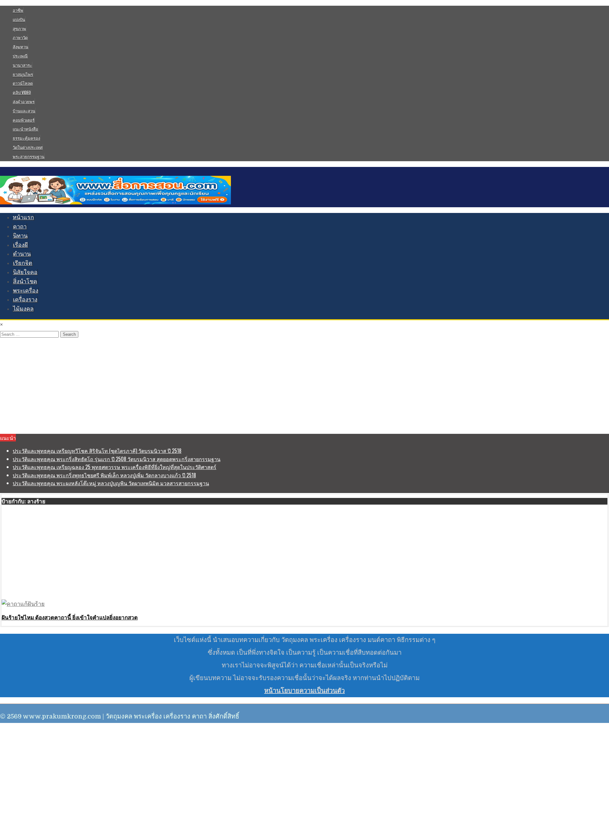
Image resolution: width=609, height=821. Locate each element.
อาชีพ (18, 10)
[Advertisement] (304, 386)
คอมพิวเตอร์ (24, 120)
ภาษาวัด (20, 37)
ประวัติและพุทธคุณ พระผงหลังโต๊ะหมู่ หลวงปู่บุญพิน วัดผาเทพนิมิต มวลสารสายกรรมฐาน (111, 483)
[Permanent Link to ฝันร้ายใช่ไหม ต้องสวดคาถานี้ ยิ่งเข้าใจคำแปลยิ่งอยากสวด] (23, 604)
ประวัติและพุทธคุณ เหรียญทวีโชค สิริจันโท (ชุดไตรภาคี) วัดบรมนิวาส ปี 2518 (97, 450)
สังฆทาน (20, 46)
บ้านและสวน (24, 111)
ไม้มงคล (23, 309)
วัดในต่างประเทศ (28, 147)
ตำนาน (22, 254)
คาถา (20, 226)
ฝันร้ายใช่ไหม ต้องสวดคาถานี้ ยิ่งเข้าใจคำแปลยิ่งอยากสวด (70, 617)
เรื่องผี (20, 245)
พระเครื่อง (25, 291)
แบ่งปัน (19, 19)
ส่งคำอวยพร (24, 101)
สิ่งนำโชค (25, 281)
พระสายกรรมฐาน (28, 156)
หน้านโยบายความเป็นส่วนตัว (304, 690)
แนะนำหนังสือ (25, 129)
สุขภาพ (19, 28)
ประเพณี (20, 56)
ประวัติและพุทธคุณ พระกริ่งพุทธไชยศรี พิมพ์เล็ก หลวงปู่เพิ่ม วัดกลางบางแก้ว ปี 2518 (104, 475)
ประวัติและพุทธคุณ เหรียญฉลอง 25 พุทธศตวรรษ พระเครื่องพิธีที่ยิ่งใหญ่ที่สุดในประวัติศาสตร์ (114, 467)
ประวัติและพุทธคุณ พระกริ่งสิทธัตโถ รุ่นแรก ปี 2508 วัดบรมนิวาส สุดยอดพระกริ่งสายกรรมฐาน (116, 459)
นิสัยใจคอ (25, 272)
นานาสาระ (22, 65)
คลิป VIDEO (22, 92)
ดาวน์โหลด (23, 83)
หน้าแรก (23, 217)
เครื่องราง (25, 299)
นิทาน (20, 236)
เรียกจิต (22, 263)
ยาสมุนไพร (23, 74)
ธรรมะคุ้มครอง (26, 138)
